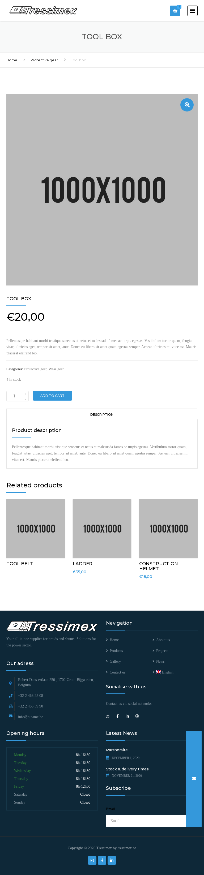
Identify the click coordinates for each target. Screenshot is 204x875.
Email (110, 809)
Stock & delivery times (127, 769)
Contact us (117, 672)
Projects (162, 651)
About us (163, 640)
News (160, 661)
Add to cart (52, 396)
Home (11, 60)
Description (101, 415)
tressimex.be (127, 848)
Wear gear (56, 369)
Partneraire (117, 750)
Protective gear (44, 60)
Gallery (115, 661)
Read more (35, 527)
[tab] (101, 414)
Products (116, 651)
